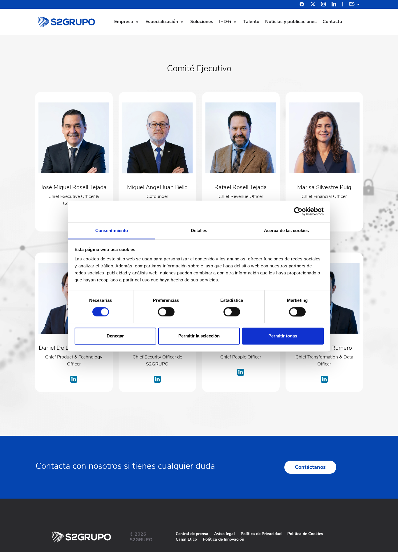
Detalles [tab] (199, 230)
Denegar (115, 336)
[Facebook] (302, 5)
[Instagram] (323, 5)
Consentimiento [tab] (111, 230)
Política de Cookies (305, 534)
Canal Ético (186, 539)
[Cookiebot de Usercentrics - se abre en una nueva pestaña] (298, 211)
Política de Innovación (223, 539)
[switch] (166, 311)
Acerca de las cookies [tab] (286, 230)
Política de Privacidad (261, 534)
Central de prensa (192, 534)
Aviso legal (224, 534)
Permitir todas (282, 336)
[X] (313, 5)
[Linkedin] (334, 5)
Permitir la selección (199, 336)
